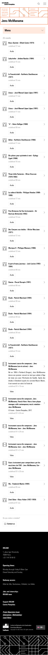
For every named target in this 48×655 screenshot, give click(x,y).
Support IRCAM (8, 602)
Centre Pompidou (9, 604)
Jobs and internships (10, 591)
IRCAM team (7, 594)
